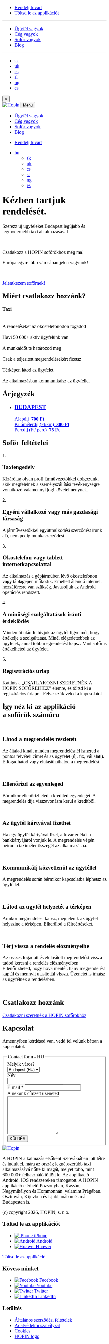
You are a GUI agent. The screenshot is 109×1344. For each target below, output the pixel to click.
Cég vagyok (26, 34)
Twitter (40, 1290)
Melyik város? (21, 1064)
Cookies (22, 1330)
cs (16, 71)
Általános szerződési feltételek (43, 1320)
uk (17, 66)
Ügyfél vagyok (29, 28)
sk (17, 60)
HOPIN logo (27, 1336)
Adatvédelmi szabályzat (37, 1325)
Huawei (43, 1246)
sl (16, 77)
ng (17, 82)
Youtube (43, 1285)
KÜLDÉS (17, 1138)
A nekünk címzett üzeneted (33, 1093)
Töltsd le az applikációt (37, 12)
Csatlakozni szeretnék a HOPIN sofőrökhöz (44, 1015)
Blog (19, 45)
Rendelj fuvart (28, 7)
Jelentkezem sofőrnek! (23, 283)
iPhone (40, 1235)
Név (11, 1075)
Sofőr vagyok (28, 39)
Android (43, 1241)
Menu (28, 105)
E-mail (15, 1087)
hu (17, 152)
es (16, 87)
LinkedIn (46, 1296)
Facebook (48, 1280)
